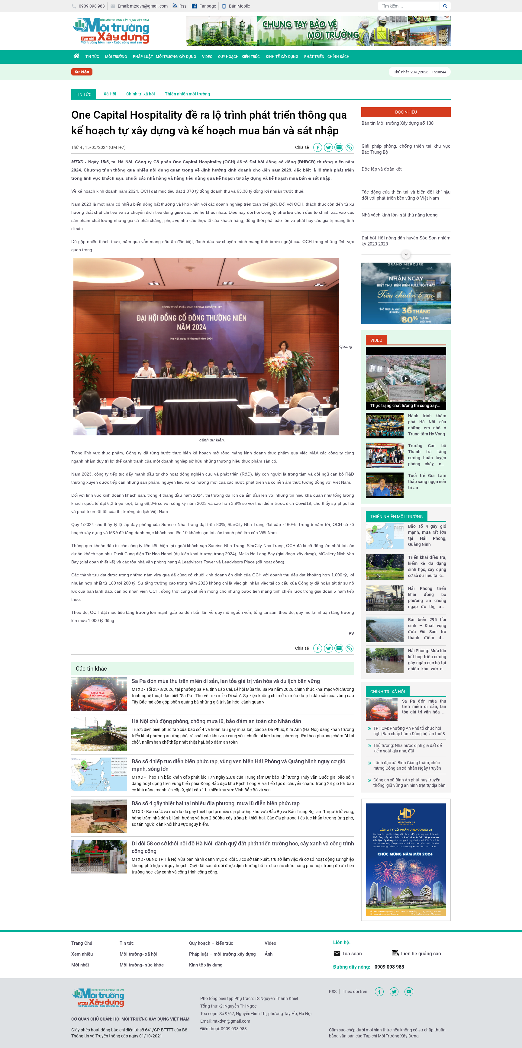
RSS (333, 991)
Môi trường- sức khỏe (142, 965)
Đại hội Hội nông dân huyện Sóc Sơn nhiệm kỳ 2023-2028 (406, 241)
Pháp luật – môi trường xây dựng (222, 954)
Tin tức (127, 943)
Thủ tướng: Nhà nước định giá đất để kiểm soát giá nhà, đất (407, 748)
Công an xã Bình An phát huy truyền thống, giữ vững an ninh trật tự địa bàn (409, 782)
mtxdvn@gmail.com (231, 1021)
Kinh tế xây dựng (282, 57)
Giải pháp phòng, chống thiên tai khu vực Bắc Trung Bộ (406, 149)
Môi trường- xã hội (138, 954)
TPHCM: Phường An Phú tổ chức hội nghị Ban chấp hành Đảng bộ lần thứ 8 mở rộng (409, 731)
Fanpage (207, 6)
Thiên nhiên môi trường (187, 93)
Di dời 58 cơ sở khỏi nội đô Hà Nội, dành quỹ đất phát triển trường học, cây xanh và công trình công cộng (243, 847)
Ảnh (268, 954)
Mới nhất (80, 965)
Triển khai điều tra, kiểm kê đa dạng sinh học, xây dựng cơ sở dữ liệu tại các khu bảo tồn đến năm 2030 (427, 566)
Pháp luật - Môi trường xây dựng (164, 57)
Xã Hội (110, 93)
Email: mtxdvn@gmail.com (143, 6)
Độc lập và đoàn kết (382, 169)
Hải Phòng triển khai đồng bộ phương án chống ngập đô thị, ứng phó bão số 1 (427, 598)
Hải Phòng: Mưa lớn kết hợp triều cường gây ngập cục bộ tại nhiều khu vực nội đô (427, 660)
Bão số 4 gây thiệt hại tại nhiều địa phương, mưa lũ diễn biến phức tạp (216, 803)
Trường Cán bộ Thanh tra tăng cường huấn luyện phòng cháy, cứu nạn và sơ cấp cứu (427, 455)
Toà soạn (352, 954)
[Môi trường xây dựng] (110, 31)
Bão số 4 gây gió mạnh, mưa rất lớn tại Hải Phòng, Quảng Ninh (427, 535)
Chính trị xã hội (140, 93)
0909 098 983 (92, 6)
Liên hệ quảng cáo (421, 954)
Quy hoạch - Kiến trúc (239, 57)
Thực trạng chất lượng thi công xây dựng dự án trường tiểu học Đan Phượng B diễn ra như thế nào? (403, 406)
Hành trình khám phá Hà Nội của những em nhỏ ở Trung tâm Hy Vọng (427, 424)
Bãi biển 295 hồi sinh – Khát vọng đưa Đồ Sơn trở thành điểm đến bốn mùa (427, 629)
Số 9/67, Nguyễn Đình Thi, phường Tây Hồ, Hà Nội (265, 1013)
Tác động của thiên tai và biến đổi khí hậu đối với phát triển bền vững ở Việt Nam (406, 195)
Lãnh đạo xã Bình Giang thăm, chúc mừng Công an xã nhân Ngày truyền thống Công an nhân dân (407, 765)
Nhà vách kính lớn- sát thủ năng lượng (399, 215)
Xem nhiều (82, 954)
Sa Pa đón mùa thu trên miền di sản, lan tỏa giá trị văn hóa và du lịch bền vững (226, 681)
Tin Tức (92, 57)
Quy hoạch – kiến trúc (211, 943)
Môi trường (116, 57)
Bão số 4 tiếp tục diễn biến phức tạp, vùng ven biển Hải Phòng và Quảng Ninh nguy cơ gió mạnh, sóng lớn (238, 765)
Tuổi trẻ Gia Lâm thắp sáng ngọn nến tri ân (427, 481)
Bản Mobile (239, 6)
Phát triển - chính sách (327, 57)
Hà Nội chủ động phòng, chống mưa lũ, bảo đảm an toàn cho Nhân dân (216, 721)
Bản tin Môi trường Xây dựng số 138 (397, 123)
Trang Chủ (81, 943)
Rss (182, 6)
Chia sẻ (302, 147)
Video (207, 57)
